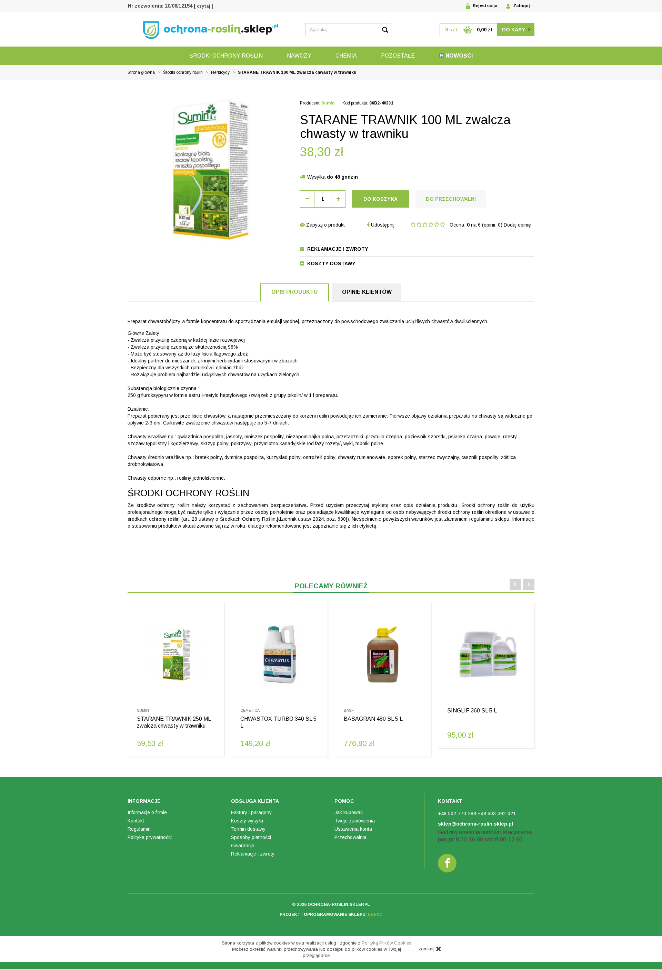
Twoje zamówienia (354, 820)
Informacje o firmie (147, 812)
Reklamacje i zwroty (252, 854)
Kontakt (136, 820)
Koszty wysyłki (247, 820)
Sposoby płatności (251, 837)
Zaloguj (521, 5)
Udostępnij (382, 225)
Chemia (346, 56)
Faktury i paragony (251, 812)
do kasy (514, 29)
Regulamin (139, 829)
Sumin (327, 103)
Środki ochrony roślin (226, 56)
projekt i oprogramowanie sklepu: (331, 914)
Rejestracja (485, 5)
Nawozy (299, 56)
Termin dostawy (248, 829)
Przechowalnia (350, 837)
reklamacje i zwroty (337, 249)
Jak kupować (348, 812)
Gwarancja (242, 845)
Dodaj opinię (517, 225)
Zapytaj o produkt (325, 225)
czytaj (203, 6)
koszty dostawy (330, 263)
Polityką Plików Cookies (386, 943)
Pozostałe (398, 56)
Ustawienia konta (353, 829)
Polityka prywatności (150, 837)
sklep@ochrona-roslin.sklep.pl (475, 824)
